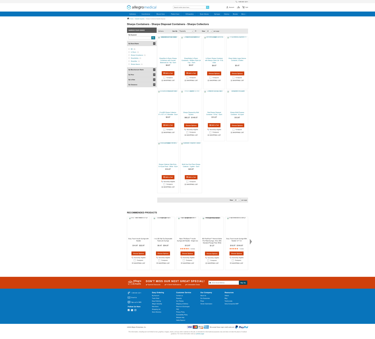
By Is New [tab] (132, 80)
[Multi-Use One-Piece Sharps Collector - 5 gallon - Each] (191, 152)
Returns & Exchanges (183, 306)
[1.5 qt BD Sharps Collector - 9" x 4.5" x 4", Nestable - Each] (168, 100)
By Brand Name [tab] (134, 43)
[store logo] (141, 7)
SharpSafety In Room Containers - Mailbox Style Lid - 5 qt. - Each (191, 60)
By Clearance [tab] (133, 85)
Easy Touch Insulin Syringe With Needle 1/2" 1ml (236, 240)
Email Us (134, 297)
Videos (227, 295)
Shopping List (156, 309)
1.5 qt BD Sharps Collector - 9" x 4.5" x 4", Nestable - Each (168, 113)
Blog (226, 298)
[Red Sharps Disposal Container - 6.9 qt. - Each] (214, 100)
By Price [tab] (131, 75)
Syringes (217, 14)
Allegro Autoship (157, 304)
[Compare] (239, 7)
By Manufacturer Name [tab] (136, 70)
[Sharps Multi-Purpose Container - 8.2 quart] (237, 100)
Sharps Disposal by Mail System (191, 113)
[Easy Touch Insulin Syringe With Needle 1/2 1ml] (236, 227)
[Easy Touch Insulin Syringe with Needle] (138, 227)
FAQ (177, 309)
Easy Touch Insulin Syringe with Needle (138, 240)
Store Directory (156, 312)
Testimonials (228, 301)
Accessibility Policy (182, 315)
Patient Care (175, 14)
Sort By (174, 31)
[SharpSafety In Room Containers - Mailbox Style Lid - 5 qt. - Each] (191, 46)
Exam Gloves (204, 14)
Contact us (179, 295)
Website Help (180, 317)
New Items (155, 306)
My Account (155, 295)
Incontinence (146, 14)
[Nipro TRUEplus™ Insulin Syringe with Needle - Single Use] (187, 227)
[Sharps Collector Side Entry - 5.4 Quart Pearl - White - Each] (168, 152)
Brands (235, 14)
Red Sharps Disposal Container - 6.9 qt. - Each (214, 113)
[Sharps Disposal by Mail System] (191, 100)
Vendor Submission (206, 304)
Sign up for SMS (136, 302)
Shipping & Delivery (182, 304)
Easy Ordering (156, 301)
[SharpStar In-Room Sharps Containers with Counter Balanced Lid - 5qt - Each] (168, 46)
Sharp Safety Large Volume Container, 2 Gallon (237, 59)
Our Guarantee (205, 298)
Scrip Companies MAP (231, 304)
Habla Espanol (180, 320)
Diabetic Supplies (140, 19)
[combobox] (191, 7)
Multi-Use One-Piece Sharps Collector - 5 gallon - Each (191, 165)
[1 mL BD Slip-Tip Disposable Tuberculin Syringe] (163, 227)
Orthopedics (190, 14)
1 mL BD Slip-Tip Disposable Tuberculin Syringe (163, 240)
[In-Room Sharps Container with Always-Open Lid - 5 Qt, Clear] (214, 46)
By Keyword (133, 35)
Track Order (155, 298)
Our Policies (180, 301)
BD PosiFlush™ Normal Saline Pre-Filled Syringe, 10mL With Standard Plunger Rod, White (212, 241)
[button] (227, 7)
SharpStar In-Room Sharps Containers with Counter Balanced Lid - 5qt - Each (168, 60)
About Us (203, 295)
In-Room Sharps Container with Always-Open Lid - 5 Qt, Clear (214, 60)
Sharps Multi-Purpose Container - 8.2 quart (237, 113)
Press (202, 301)
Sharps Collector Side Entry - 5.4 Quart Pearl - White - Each (168, 165)
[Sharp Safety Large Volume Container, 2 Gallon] (237, 46)
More (243, 14)
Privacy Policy (180, 312)
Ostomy (226, 14)
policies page (200, 334)
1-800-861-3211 (243, 2)
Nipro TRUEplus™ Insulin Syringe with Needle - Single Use (187, 240)
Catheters (132, 14)
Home (132, 19)
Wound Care (160, 14)
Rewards (179, 298)
